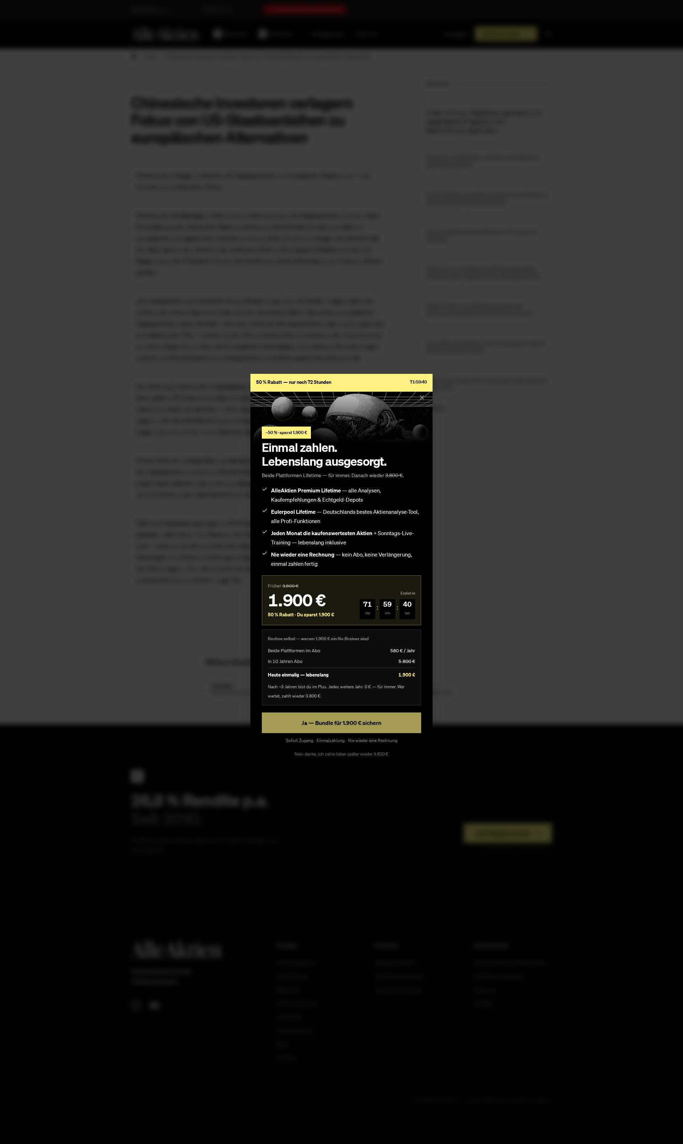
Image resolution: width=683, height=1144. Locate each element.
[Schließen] (421, 397)
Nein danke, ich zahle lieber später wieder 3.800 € (341, 754)
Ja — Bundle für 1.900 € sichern (341, 722)
